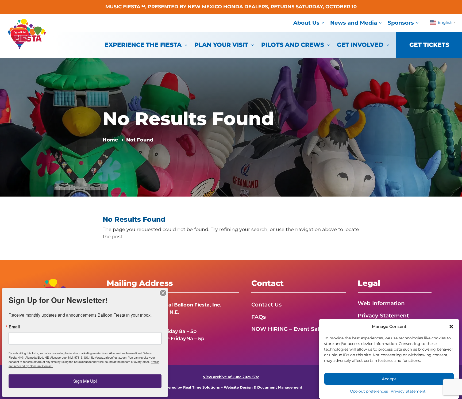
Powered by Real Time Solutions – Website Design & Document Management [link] (231, 387)
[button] (451, 326)
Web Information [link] (381, 303)
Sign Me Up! (85, 381)
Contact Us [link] (266, 304)
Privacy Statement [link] (408, 391)
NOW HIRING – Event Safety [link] (289, 329)
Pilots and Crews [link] (292, 44)
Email (14, 327)
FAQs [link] (258, 317)
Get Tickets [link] (429, 44)
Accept (389, 378)
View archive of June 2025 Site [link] (231, 377)
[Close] (163, 293)
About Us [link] (306, 23)
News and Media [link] (353, 23)
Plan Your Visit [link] (221, 44)
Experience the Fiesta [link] (143, 44)
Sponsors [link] (401, 23)
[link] (27, 48)
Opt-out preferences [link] (369, 391)
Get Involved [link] (360, 44)
